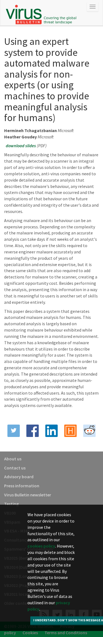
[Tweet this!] (13, 431)
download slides (21, 145)
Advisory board (19, 476)
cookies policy (41, 546)
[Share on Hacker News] (70, 431)
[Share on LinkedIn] (51, 431)
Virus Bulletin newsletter (27, 494)
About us (12, 458)
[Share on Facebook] (32, 431)
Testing (11, 504)
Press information (21, 485)
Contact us (15, 468)
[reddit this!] (89, 431)
